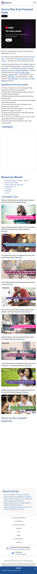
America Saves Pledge (11, 182)
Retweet (23, 202)
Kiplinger (17, 72)
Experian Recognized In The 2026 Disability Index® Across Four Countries (17, 504)
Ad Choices (19, 528)
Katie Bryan (4, 68)
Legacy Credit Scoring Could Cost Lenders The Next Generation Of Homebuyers (18, 500)
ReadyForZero (24, 79)
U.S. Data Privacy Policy (18, 524)
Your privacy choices (20, 554)
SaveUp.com (8, 189)
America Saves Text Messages (14, 185)
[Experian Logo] (6, 2)
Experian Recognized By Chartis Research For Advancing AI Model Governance (17, 508)
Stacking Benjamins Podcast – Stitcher (16, 180)
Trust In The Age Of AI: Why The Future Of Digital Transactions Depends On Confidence (17, 496)
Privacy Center (18, 521)
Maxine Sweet (13, 74)
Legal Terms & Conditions (18, 517)
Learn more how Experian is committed (20, 549)
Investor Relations (18, 539)
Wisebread (4, 74)
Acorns (7, 193)
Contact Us (19, 542)
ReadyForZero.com (10, 187)
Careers (18, 535)
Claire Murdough (13, 79)
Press (18, 531)
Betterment (8, 191)
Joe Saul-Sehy (16, 66)
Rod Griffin (11, 76)
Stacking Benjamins (28, 66)
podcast (3, 61)
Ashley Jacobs (24, 72)
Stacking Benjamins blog (22, 59)
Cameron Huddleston (21, 70)
